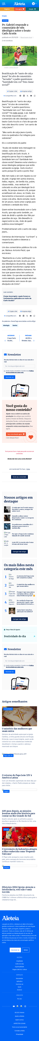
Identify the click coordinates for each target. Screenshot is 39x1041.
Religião (4, 16)
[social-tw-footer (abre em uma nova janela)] (21, 1006)
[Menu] (7, 4)
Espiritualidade (19, 967)
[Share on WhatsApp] (35, 96)
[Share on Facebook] (20, 96)
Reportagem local (26, 37)
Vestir (19, 987)
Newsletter (19, 978)
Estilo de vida (20, 964)
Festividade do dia (15, 636)
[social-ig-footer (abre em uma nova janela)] (25, 1006)
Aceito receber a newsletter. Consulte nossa (20, 371)
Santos (15, 325)
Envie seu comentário (19, 477)
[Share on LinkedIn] (24, 96)
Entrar (26, 950)
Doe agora (19, 9)
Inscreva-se (19, 984)
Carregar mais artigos (19, 552)
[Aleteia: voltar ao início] (19, 4)
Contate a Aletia (19, 1031)
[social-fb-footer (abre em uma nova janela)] (17, 1006)
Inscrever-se (10, 377)
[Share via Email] (31, 96)
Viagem (6, 791)
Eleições (6, 867)
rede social (18, 113)
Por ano (19, 999)
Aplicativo (19, 981)
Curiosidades (8, 709)
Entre (28, 469)
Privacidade (19, 1034)
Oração (31, 9)
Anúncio (19, 990)
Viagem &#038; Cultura (19, 969)
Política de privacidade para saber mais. (20, 371)
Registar (7, 9)
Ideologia (6, 325)
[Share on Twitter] (27, 96)
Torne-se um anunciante (19, 1027)
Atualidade (19, 961)
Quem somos (19, 1020)
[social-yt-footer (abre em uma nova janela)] (14, 1006)
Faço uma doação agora (14, 434)
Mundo (6, 829)
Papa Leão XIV (8, 755)
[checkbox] (4, 371)
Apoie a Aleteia (19, 1016)
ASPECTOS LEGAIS (19, 1023)
